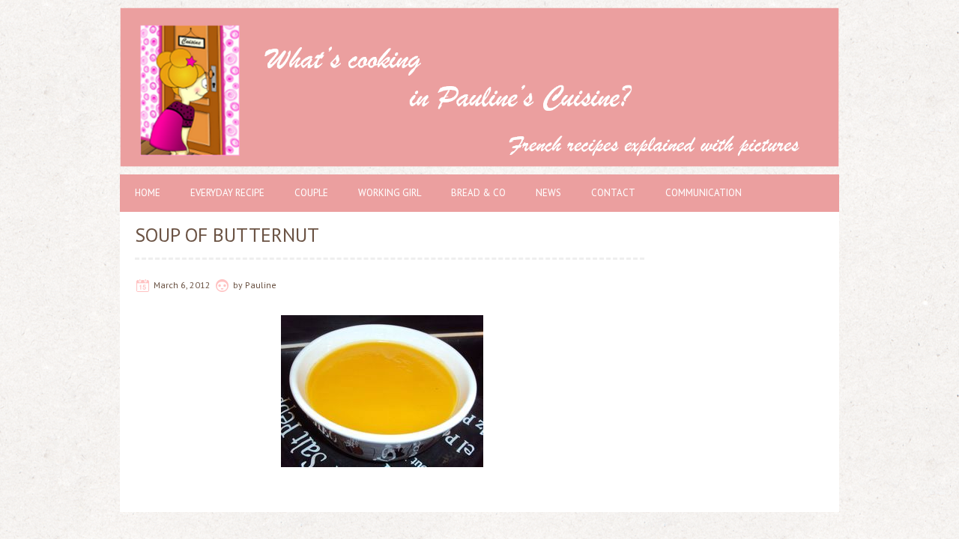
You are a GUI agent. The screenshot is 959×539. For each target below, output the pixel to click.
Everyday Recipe (227, 192)
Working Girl (389, 192)
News (548, 192)
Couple (311, 192)
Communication (703, 192)
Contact (613, 192)
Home (147, 192)
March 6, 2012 (182, 284)
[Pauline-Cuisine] (479, 15)
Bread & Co (478, 192)
